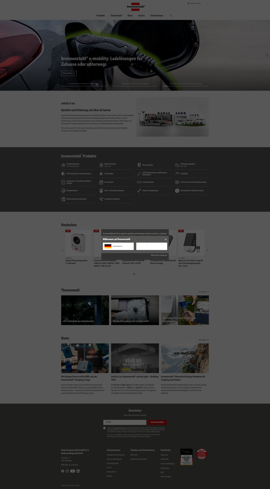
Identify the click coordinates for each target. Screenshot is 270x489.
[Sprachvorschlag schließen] (165, 239)
